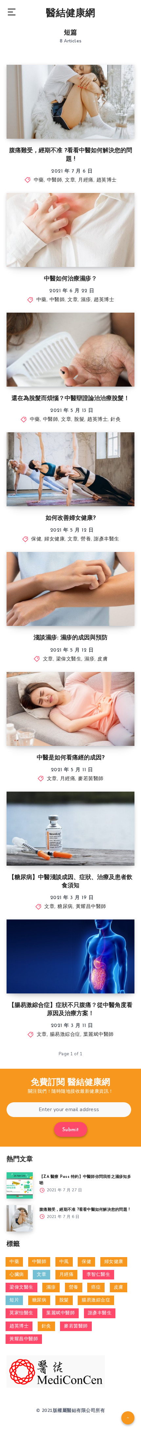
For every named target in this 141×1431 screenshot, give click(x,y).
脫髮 (79, 419)
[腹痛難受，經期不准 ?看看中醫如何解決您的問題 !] (20, 1218)
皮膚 (102, 659)
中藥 (39, 180)
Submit (70, 1130)
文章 (70, 180)
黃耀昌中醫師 (91, 906)
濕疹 (86, 300)
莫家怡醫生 (21, 1313)
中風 (64, 1261)
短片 (14, 1300)
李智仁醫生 (99, 1274)
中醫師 (54, 180)
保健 (36, 539)
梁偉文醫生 (69, 659)
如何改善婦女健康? (71, 518)
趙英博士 (106, 180)
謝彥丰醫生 (106, 539)
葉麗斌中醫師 (98, 1034)
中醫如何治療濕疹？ (70, 279)
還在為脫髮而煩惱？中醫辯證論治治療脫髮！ (70, 399)
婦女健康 (54, 539)
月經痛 (85, 180)
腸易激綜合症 (65, 1034)
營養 (86, 539)
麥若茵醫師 (91, 778)
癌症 (96, 1287)
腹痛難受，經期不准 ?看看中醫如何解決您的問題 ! (84, 1210)
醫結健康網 (70, 14)
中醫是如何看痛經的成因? (71, 758)
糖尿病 (65, 906)
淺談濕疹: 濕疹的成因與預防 (70, 638)
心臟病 (17, 1274)
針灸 (116, 419)
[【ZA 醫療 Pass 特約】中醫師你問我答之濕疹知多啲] (20, 1185)
